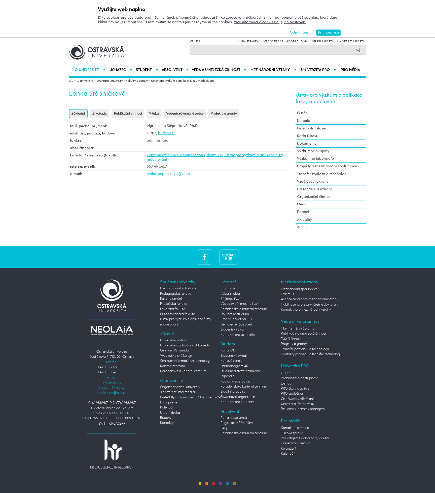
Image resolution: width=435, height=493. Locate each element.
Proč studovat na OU (236, 319)
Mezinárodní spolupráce (299, 289)
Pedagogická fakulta (175, 293)
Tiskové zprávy (292, 433)
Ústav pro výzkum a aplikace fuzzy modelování (182, 81)
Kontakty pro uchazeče (238, 335)
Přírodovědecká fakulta (177, 314)
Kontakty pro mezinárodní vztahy (306, 309)
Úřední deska (170, 413)
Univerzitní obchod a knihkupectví (185, 345)
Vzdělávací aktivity (313, 181)
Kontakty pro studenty (237, 402)
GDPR (285, 373)
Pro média (350, 70)
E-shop (286, 383)
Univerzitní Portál (351, 41)
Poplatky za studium (236, 381)
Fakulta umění (171, 298)
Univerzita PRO (319, 70)
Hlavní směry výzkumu (298, 328)
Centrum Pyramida (174, 350)
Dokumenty (307, 143)
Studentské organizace (238, 397)
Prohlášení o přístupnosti (299, 378)
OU (71, 81)
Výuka (154, 113)
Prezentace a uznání (314, 189)
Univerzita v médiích (296, 443)
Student (147, 70)
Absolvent (175, 70)
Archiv (302, 227)
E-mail (305, 41)
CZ (192, 41)
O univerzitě (90, 70)
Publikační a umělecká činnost (303, 333)
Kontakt (303, 121)
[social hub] (228, 257)
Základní (78, 113)
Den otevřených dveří (236, 324)
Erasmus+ (288, 294)
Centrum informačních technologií (185, 361)
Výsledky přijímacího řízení (240, 304)
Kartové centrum (172, 366)
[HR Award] (111, 453)
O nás (302, 113)
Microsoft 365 (272, 41)
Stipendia (228, 376)
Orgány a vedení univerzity (180, 387)
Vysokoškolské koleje (176, 356)
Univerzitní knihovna (175, 340)
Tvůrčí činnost (291, 339)
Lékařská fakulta (172, 309)
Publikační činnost (128, 113)
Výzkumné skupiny (313, 151)
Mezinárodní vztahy (273, 70)
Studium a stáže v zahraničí (241, 371)
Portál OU (228, 350)
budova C (166, 133)
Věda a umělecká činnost (219, 70)
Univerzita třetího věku (297, 404)
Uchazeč (121, 70)
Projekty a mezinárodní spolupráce (327, 166)
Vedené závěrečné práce (184, 113)
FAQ (224, 428)
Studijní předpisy (233, 391)
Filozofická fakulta (173, 304)
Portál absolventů (234, 418)
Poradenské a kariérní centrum (183, 371)
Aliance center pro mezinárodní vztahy (309, 299)
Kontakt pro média (295, 428)
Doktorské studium (235, 314)
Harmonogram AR (234, 366)
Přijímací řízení (231, 298)
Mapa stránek (248, 41)
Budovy (165, 418)
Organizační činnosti (315, 197)
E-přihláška (229, 288)
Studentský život (233, 329)
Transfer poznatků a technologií (305, 349)
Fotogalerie (168, 402)
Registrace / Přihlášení (237, 423)
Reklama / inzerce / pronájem (303, 409)
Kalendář (167, 407)
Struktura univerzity (109, 81)
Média (302, 204)
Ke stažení (288, 448)
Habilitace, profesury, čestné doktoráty (310, 304)
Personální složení (313, 128)
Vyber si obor (230, 293)
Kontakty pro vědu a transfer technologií (311, 354)
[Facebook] (204, 257)
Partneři (303, 212)
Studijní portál (323, 41)
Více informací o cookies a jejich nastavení (270, 22)
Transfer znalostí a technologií (323, 174)
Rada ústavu (307, 136)
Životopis (99, 113)
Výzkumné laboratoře (315, 158)
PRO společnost (293, 393)
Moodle (291, 41)
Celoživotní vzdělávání (297, 399)
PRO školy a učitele (295, 388)
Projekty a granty (224, 113)
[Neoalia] (111, 330)
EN (198, 41)
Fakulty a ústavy (137, 81)
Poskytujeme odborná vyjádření (305, 438)
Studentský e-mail (234, 356)
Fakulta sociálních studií (178, 288)
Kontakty (167, 423)
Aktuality (304, 220)
